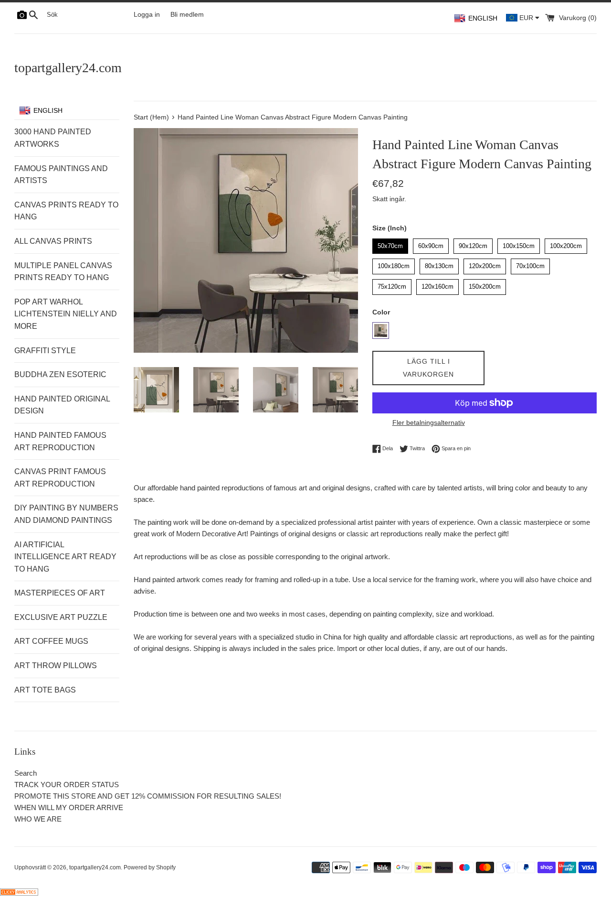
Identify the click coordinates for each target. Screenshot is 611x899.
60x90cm (431, 243)
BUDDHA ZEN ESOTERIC (60, 374)
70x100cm (530, 264)
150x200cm (485, 284)
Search (25, 773)
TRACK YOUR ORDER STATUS (66, 784)
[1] (380, 330)
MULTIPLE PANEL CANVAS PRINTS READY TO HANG (63, 271)
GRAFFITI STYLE (45, 351)
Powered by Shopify (150, 867)
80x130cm (439, 264)
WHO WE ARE (38, 819)
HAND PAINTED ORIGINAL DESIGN (62, 405)
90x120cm (473, 243)
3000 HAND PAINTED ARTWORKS (52, 138)
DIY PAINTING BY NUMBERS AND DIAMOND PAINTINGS (66, 514)
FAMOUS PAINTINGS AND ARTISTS (61, 174)
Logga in (147, 14)
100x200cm (566, 243)
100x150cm (519, 243)
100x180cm (393, 264)
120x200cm (485, 264)
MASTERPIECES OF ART (59, 593)
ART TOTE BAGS (45, 690)
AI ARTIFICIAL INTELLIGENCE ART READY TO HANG (65, 557)
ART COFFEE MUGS (51, 641)
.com (68, 67)
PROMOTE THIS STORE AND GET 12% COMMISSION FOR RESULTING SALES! (147, 796)
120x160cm (437, 284)
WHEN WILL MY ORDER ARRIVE (68, 807)
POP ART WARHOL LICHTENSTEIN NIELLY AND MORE (65, 314)
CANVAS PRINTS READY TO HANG (66, 211)
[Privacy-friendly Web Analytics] (19, 893)
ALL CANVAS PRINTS (53, 241)
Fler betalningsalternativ (428, 422)
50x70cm (390, 243)
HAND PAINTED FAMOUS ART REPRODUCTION (60, 441)
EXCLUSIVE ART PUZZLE (60, 617)
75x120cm (392, 284)
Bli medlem (187, 14)
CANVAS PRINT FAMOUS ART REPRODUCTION (60, 477)
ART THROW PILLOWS (55, 665)
